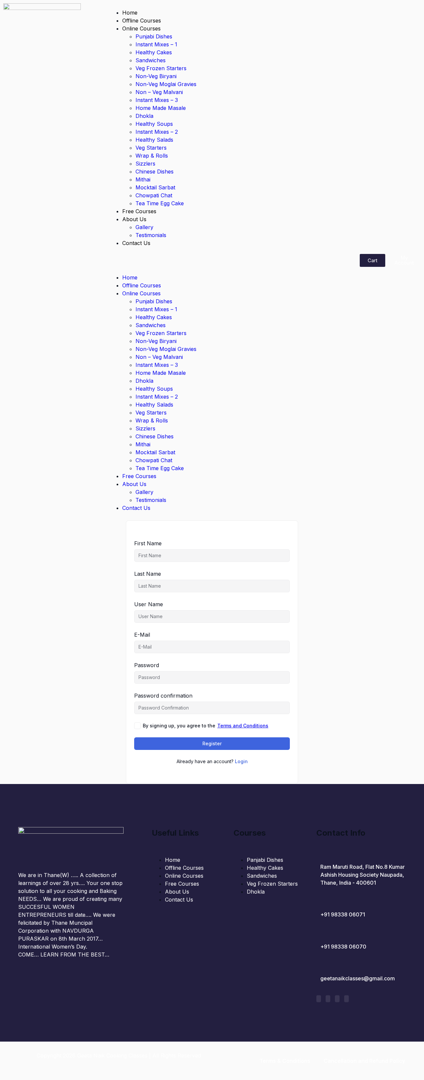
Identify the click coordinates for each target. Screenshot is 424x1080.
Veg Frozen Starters (160, 68)
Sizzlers (145, 163)
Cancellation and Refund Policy (364, 1060)
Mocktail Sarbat (155, 187)
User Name (148, 604)
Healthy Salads (154, 139)
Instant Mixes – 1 (156, 44)
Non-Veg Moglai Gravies (165, 84)
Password (146, 665)
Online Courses (141, 28)
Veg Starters (151, 147)
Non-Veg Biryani (156, 76)
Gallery (144, 227)
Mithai (142, 179)
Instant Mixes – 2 (156, 131)
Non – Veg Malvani (159, 92)
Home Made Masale (160, 108)
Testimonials (150, 235)
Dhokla (144, 116)
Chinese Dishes (154, 171)
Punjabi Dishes (153, 36)
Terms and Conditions (242, 725)
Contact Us (136, 243)
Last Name (147, 573)
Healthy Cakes (153, 52)
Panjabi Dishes (265, 860)
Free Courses (139, 211)
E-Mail (142, 634)
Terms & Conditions (284, 1060)
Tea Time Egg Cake (159, 203)
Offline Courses (141, 20)
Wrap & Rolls (151, 155)
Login (241, 761)
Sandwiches (150, 60)
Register (212, 743)
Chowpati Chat (153, 195)
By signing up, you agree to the (205, 725)
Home (129, 12)
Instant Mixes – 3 (156, 100)
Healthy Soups (154, 124)
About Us (134, 219)
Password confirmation (163, 695)
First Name (148, 543)
